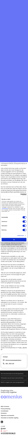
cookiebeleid (5, 208)
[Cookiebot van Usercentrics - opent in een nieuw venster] (20, 194)
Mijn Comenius (5, 406)
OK (14, 239)
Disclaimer (4, 413)
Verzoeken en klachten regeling (9, 417)
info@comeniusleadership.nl (13, 360)
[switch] (24, 221)
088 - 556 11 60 (10, 363)
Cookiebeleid (4, 411)
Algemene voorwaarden (7, 415)
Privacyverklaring (5, 408)
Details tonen (20, 235)
